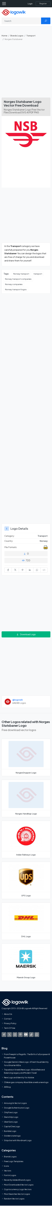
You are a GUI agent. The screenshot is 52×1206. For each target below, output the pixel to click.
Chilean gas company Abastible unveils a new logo (26, 1082)
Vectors (7, 1170)
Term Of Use (9, 1028)
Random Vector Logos (14, 1198)
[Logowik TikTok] (31, 1034)
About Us (8, 1014)
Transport (30, 35)
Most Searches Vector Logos (17, 1194)
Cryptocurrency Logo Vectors (17, 1189)
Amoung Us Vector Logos (15, 1103)
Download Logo (28, 634)
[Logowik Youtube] (25, 1034)
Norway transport (21, 274)
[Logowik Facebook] (4, 1034)
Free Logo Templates (13, 1161)
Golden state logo (12, 1135)
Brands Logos (16, 35)
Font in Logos (10, 1175)
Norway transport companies (18, 279)
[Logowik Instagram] (15, 1034)
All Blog (7, 1087)
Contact (8, 1018)
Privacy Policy (10, 1023)
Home (4, 35)
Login (30, 4)
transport (37, 274)
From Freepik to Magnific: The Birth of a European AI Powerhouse (27, 1056)
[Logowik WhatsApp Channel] (36, 1034)
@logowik (17, 699)
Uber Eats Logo (11, 1121)
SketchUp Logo (11, 1117)
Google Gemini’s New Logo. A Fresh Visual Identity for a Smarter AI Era (26, 1063)
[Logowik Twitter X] (9, 1034)
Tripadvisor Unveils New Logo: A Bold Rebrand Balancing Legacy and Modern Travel (24, 1071)
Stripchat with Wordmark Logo (18, 1140)
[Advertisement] (26, 70)
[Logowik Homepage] (14, 12)
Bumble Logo (10, 1131)
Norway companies (14, 284)
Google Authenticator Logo (16, 1107)
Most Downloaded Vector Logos (18, 1184)
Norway (44, 541)
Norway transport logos (16, 289)
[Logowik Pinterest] (20, 1034)
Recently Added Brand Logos (17, 1180)
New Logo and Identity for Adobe (19, 1077)
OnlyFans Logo (11, 1112)
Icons (6, 1166)
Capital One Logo (12, 1126)
